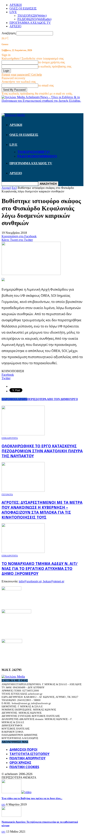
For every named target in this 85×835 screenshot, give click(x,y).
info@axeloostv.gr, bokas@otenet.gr (41, 581)
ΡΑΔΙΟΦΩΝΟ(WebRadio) (34, 19)
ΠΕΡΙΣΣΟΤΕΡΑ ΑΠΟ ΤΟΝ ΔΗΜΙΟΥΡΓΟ (52, 399)
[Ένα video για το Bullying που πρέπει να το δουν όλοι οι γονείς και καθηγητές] (16, 792)
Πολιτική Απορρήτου (27, 758)
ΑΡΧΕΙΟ (15, 26)
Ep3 (3, 805)
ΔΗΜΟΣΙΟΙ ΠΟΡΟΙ (23, 749)
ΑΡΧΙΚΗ (15, 5)
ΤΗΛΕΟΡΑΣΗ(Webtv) (32, 15)
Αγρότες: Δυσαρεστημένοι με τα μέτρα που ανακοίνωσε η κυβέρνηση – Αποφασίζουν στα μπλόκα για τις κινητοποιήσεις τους (42, 510)
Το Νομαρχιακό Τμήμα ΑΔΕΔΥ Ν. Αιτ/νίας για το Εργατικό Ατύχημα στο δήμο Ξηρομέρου (39, 568)
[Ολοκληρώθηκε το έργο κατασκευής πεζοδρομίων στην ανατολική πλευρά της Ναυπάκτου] (23, 434)
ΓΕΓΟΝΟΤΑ (7, 494)
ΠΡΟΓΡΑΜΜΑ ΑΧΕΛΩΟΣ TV (30, 22)
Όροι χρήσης (20, 762)
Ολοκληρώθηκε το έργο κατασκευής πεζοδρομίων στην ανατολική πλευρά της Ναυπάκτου (42, 450)
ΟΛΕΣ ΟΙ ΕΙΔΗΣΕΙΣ (23, 8)
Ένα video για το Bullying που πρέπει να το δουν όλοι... (32, 798)
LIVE (13, 12)
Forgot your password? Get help (22, 74)
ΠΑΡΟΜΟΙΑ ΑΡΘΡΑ (14, 399)
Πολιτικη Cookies (24, 767)
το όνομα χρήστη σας (51, 62)
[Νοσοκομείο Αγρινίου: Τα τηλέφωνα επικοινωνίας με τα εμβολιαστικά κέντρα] (11, 815)
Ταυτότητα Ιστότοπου (29, 754)
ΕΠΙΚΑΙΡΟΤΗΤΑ (10, 438)
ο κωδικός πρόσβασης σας (54, 66)
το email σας (46, 85)
